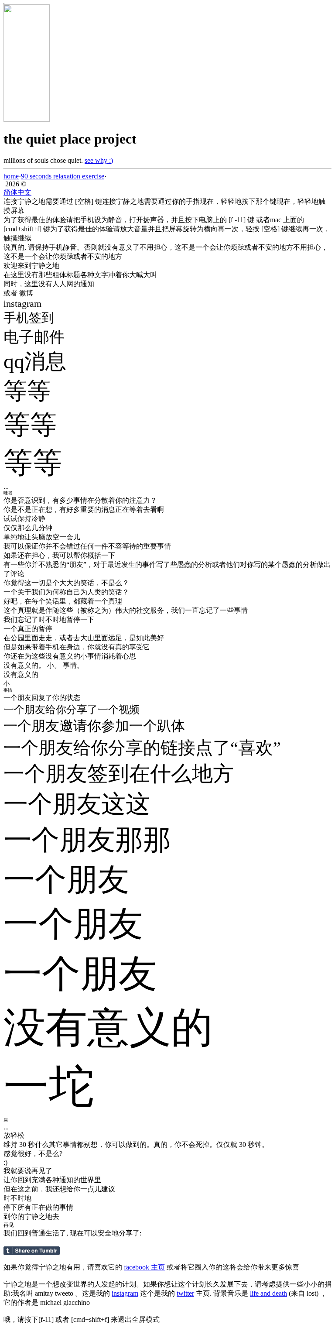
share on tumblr (31, 1250)
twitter (185, 1293)
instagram (125, 1293)
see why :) (99, 160)
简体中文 (17, 192)
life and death (268, 1293)
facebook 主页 (144, 1267)
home (11, 176)
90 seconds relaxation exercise (62, 176)
